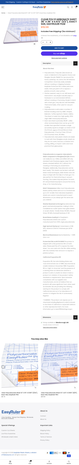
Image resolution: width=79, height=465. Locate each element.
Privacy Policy (44, 440)
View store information (50, 327)
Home (3, 13)
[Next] (76, 367)
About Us (43, 419)
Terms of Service (46, 437)
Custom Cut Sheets (8, 430)
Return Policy (44, 434)
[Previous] (3, 367)
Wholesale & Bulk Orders (9, 437)
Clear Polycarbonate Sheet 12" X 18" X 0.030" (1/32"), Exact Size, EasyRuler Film (19, 394)
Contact (43, 416)
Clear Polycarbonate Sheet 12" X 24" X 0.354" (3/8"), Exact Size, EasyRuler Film (59, 394)
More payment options (59, 58)
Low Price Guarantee (8, 434)
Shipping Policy (45, 430)
